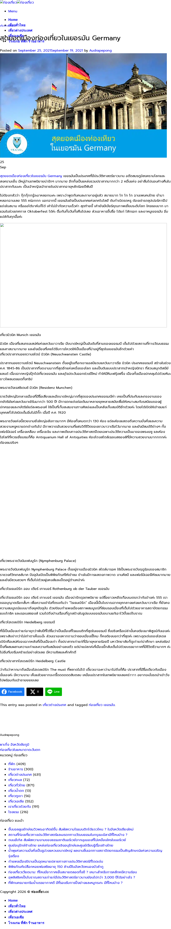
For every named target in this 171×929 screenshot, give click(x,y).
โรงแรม (13, 812)
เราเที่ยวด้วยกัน (19, 806)
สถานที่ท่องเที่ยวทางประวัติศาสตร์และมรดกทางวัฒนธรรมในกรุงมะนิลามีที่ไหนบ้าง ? (67, 834)
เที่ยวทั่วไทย (16, 25)
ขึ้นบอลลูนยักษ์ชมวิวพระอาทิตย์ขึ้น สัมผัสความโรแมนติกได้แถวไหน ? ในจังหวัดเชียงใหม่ (70, 829)
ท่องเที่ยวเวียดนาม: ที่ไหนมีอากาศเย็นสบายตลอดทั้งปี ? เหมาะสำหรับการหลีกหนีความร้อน (72, 872)
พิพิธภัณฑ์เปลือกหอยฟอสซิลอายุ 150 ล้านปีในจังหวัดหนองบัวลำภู (55, 866)
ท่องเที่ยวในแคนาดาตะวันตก (20, 749)
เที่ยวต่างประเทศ (20, 30)
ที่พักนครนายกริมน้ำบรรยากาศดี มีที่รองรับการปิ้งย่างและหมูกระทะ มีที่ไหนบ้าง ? (65, 882)
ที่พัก (11, 764)
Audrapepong (100, 50)
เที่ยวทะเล (15, 779)
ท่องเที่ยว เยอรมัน (102, 704)
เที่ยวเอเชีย (16, 917)
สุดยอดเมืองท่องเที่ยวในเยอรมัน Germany (31, 176)
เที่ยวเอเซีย (16, 801)
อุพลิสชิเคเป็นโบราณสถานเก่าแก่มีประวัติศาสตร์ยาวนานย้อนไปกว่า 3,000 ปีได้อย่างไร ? (71, 877)
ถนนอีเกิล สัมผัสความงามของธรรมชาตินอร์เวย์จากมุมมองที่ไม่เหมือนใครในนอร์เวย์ (67, 840)
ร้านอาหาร (15, 769)
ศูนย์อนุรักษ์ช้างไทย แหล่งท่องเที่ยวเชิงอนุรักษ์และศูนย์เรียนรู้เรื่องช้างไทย (60, 845)
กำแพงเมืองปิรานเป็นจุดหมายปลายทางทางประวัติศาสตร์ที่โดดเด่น (55, 861)
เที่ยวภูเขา (15, 795)
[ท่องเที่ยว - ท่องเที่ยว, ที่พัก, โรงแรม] (17, 2)
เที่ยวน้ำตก (16, 790)
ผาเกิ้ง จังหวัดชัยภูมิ (14, 744)
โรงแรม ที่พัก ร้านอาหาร (26, 923)
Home (13, 20)
